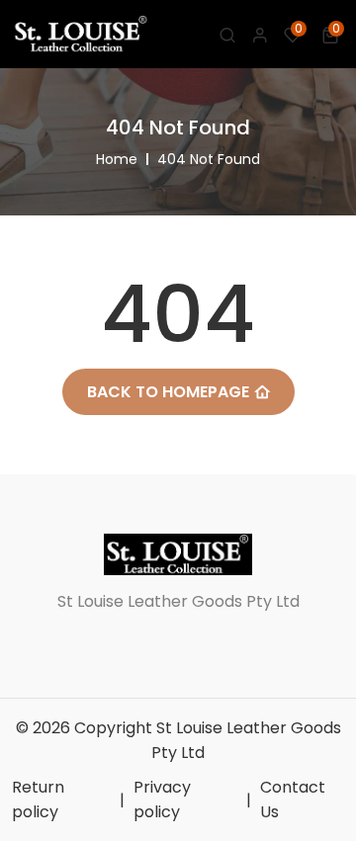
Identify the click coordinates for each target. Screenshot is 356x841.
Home (116, 159)
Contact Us (292, 799)
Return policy (38, 799)
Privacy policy (162, 799)
